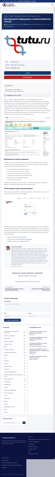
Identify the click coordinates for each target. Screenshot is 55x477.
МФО (5, 346)
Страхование (7, 381)
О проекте (4, 467)
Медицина (6, 360)
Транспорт (11, 16)
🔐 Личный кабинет (27, 77)
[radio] (22, 278)
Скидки (6, 387)
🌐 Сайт (27, 73)
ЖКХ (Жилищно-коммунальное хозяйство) (11, 332)
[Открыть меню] (52, 4)
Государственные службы (10, 352)
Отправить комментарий (12, 320)
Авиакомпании (7, 384)
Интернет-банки (8, 344)
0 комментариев (9, 26)
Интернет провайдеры (9, 335)
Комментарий (7, 301)
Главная (6, 16)
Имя (5, 313)
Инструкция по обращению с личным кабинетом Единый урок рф (38, 338)
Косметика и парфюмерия (10, 390)
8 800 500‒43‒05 (24, 241)
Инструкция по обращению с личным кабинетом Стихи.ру (38, 357)
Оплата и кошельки (8, 392)
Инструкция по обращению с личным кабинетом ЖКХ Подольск (38, 344)
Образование (7, 338)
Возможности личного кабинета (13, 89)
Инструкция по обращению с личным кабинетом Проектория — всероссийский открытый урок (39, 350)
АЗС (5, 358)
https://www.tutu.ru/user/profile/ (18, 65)
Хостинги (6, 412)
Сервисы (6, 355)
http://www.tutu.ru (15, 61)
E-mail (30, 313)
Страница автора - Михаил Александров (11, 465)
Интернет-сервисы (8, 341)
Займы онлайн (5, 460)
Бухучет (6, 404)
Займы (5, 395)
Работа (5, 401)
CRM (5, 409)
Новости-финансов (8, 379)
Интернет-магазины (9, 349)
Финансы (6, 363)
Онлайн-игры (7, 398)
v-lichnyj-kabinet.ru (9, 474)
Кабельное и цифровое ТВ (10, 371)
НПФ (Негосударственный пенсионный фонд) (13, 375)
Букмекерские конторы (9, 406)
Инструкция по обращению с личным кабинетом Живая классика (38, 332)
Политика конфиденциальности (9, 462)
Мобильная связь (8, 366)
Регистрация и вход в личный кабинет (15, 91)
